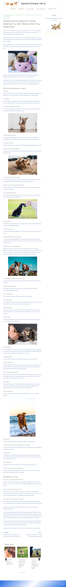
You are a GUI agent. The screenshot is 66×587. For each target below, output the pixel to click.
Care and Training (52, 8)
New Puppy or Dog (41, 8)
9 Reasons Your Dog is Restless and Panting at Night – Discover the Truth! (11, 534)
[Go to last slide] (6, 559)
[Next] (39, 559)
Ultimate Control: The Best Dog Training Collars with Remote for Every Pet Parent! (35, 564)
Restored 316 (62, 584)
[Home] (3, 14)
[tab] (20, 572)
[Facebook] (2, 584)
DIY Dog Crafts (30, 8)
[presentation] (9, 552)
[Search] (61, 33)
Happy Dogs (13, 8)
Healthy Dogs (21, 8)
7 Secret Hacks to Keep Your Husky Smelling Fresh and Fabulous (34, 534)
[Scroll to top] (64, 583)
